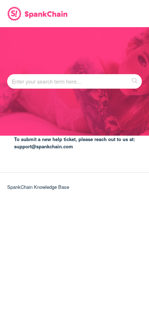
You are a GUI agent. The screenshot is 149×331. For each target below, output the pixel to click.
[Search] (135, 81)
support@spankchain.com (43, 146)
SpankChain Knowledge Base (38, 186)
